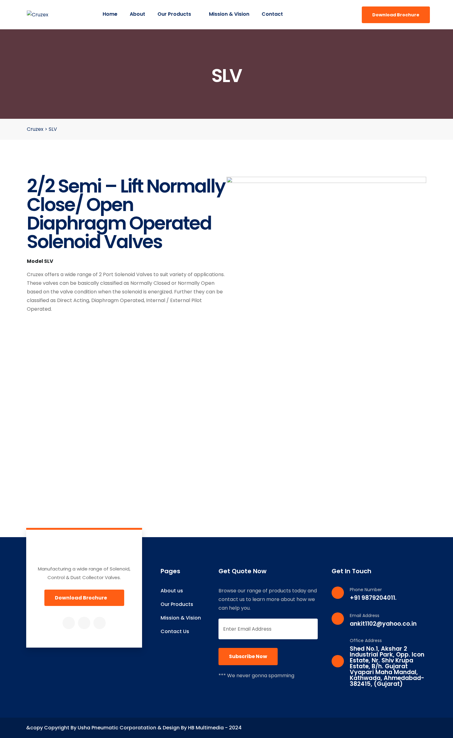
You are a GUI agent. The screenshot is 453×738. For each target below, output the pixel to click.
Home (110, 14)
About (137, 14)
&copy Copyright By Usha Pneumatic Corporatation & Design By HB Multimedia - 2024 (134, 727)
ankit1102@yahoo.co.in (383, 624)
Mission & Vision (229, 14)
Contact (272, 14)
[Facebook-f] (69, 623)
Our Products (174, 14)
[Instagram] (84, 623)
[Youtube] (99, 623)
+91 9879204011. (373, 598)
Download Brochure (395, 15)
